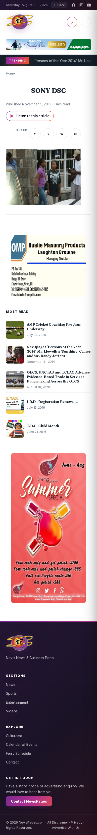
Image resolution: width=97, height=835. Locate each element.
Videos (12, 711)
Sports (11, 693)
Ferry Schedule (18, 753)
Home (10, 73)
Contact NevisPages (29, 801)
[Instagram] (81, 5)
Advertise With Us (66, 828)
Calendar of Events (21, 744)
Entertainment (17, 702)
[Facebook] (73, 5)
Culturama (14, 736)
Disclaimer (60, 822)
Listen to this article (29, 116)
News (10, 685)
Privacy (76, 822)
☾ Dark (59, 5)
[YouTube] (89, 5)
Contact (12, 762)
